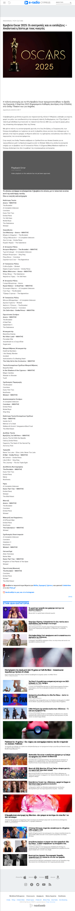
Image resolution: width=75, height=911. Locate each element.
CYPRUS (45, 2)
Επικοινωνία (31, 896)
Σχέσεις (49, 585)
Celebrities (66, 585)
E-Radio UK (39, 900)
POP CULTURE (18, 21)
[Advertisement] (37, 87)
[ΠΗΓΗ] (70, 596)
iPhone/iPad (19, 877)
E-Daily (9, 900)
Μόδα (36, 585)
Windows (42, 877)
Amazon (53, 877)
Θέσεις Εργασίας (51, 896)
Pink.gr (12, 588)
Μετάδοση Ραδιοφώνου (17, 896)
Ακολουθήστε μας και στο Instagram (19, 592)
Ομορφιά (42, 585)
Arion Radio (54, 900)
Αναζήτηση (62, 896)
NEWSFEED (7, 21)
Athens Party (46, 900)
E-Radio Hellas (21, 900)
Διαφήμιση (40, 896)
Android (31, 877)
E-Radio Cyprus (30, 900)
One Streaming (63, 900)
